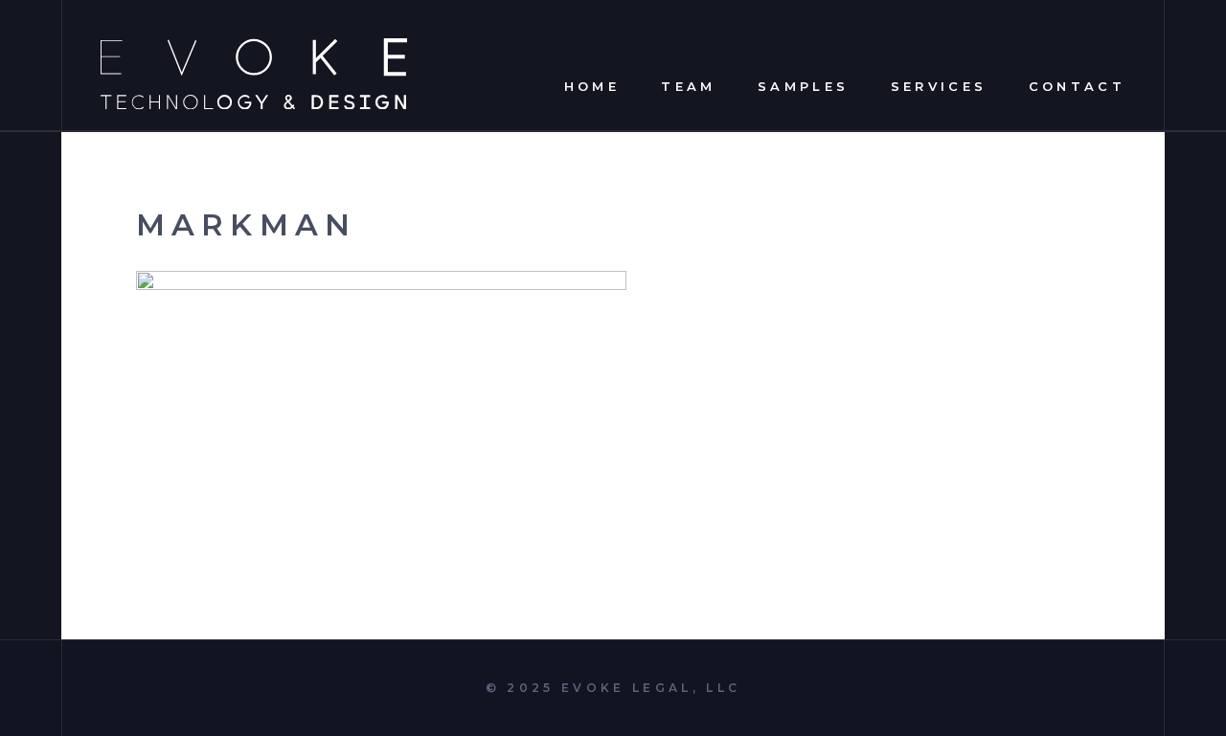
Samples (803, 85)
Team (688, 85)
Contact (1077, 85)
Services (939, 85)
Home (592, 85)
